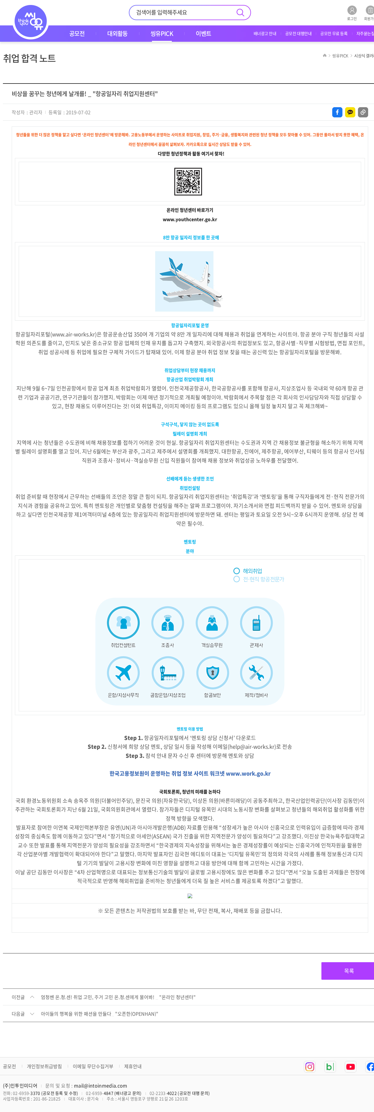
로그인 (352, 18)
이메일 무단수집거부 (93, 1066)
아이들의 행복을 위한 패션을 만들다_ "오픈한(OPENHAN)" (99, 1014)
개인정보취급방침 (44, 1066)
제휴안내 (133, 1066)
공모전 (9, 1066)
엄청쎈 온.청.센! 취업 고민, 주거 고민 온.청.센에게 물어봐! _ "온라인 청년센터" (118, 997)
